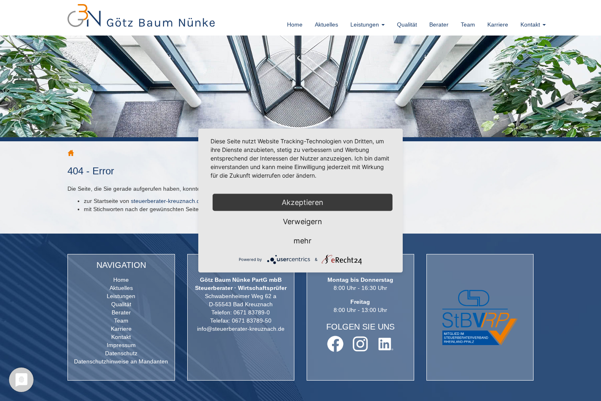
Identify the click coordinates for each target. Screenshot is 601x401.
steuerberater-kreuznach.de (167, 201)
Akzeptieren (302, 202)
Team (468, 24)
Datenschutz (121, 353)
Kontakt (121, 337)
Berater (439, 24)
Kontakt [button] (531, 24)
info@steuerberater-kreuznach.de (241, 328)
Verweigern (302, 221)
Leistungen (121, 296)
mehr (303, 240)
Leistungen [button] (365, 24)
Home (295, 24)
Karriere (497, 24)
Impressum (121, 345)
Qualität (407, 24)
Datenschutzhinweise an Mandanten (121, 361)
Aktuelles (326, 24)
